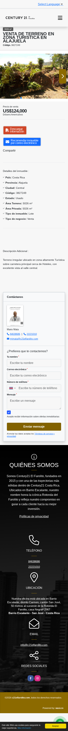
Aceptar (55, 726)
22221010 (32, 334)
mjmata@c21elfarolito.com (24, 338)
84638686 (15, 334)
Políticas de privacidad (34, 516)
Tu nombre (13, 356)
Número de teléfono (17, 382)
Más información (24, 728)
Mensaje (12, 394)
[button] (21, 98)
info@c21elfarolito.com (34, 644)
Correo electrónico (17, 369)
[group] (34, 76)
